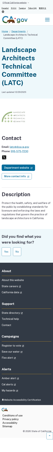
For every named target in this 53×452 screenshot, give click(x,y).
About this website (13, 280)
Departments (18, 31)
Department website (19, 167)
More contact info (18, 176)
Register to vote (21, 345)
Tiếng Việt (32, 8)
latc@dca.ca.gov (19, 146)
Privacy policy (10, 419)
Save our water (20, 351)
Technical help (10, 318)
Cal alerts (17, 384)
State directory (20, 312)
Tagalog (22, 8)
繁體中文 (42, 8)
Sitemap (7, 426)
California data (20, 292)
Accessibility (9, 422)
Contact (13, 325)
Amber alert (18, 378)
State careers (19, 286)
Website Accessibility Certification (22, 400)
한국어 (13, 8)
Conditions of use (12, 415)
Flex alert (17, 357)
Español (5, 8)
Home (5, 31)
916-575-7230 (19, 151)
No (17, 251)
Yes (6, 251)
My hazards (18, 390)
